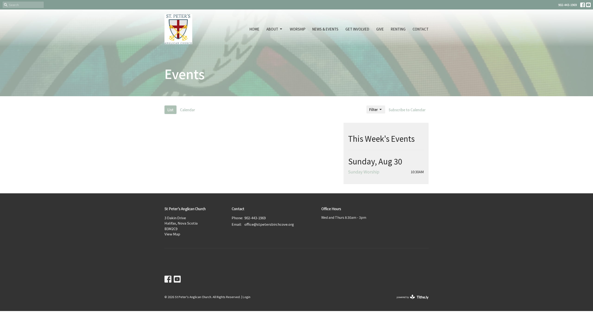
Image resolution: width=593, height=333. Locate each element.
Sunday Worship (363, 172)
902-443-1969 (567, 5)
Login (246, 297)
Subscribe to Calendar (407, 109)
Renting (398, 29)
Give (380, 29)
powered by (410, 300)
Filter (373, 109)
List (170, 109)
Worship (297, 29)
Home (254, 29)
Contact (421, 29)
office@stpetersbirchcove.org (269, 224)
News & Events (325, 29)
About (272, 29)
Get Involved (357, 29)
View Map (172, 233)
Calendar (187, 109)
